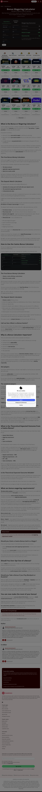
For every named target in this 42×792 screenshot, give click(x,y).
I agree (21, 400)
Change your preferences (21, 402)
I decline (21, 405)
